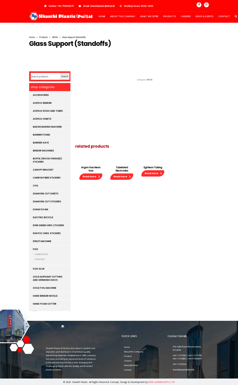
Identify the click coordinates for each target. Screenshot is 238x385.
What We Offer (149, 16)
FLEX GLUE (38, 268)
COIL (35, 185)
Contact (224, 16)
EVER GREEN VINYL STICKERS (48, 225)
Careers (186, 16)
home (102, 16)
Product (128, 356)
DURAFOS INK (40, 209)
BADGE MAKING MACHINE (47, 126)
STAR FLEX (40, 259)
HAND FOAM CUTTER (44, 303)
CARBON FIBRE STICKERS (47, 177)
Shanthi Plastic (80, 382)
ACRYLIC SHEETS (42, 118)
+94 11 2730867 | (180, 358)
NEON (149, 79)
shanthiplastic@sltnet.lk (183, 369)
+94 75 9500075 (195, 358)
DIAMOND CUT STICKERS (47, 201)
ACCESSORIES (41, 95)
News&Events (131, 365)
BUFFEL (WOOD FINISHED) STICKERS (47, 160)
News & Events (204, 16)
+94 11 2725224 (179, 364)
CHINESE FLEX (41, 254)
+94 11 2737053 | (180, 355)
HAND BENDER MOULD (45, 295)
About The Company (122, 16)
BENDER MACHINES (43, 150)
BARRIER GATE (41, 142)
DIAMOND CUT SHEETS (45, 193)
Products (169, 16)
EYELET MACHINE (42, 241)
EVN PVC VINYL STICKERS (47, 233)
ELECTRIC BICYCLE (43, 217)
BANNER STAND (41, 134)
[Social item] (199, 4)
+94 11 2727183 (195, 355)
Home (32, 37)
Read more (89, 176)
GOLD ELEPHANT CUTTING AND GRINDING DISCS (47, 278)
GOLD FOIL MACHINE (44, 288)
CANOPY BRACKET (43, 169)
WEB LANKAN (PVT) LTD (161, 382)
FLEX (35, 249)
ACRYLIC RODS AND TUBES (48, 111)
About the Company (133, 351)
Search (64, 76)
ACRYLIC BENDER (42, 103)
